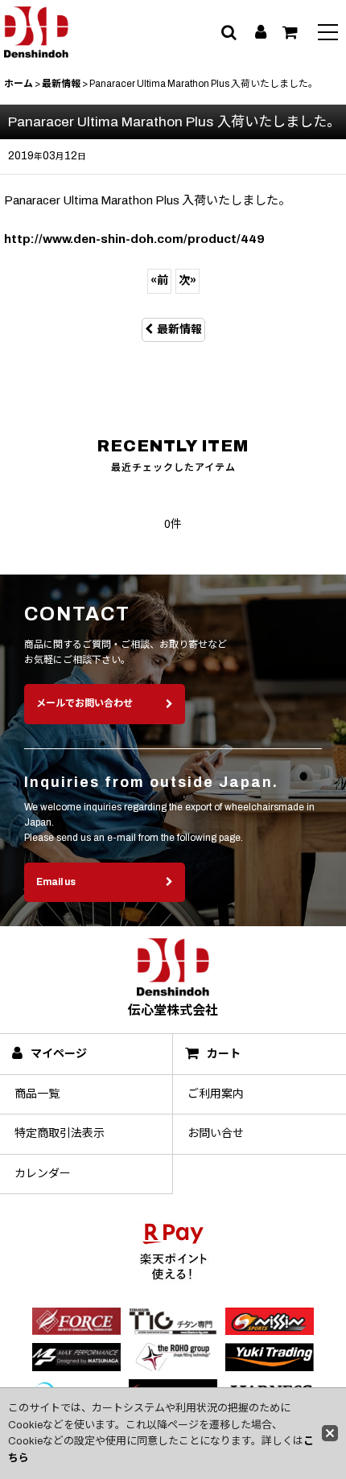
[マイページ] (260, 32)
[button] (328, 34)
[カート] (290, 32)
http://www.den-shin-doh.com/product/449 (134, 239)
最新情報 (179, 329)
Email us (56, 882)
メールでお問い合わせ (84, 703)
